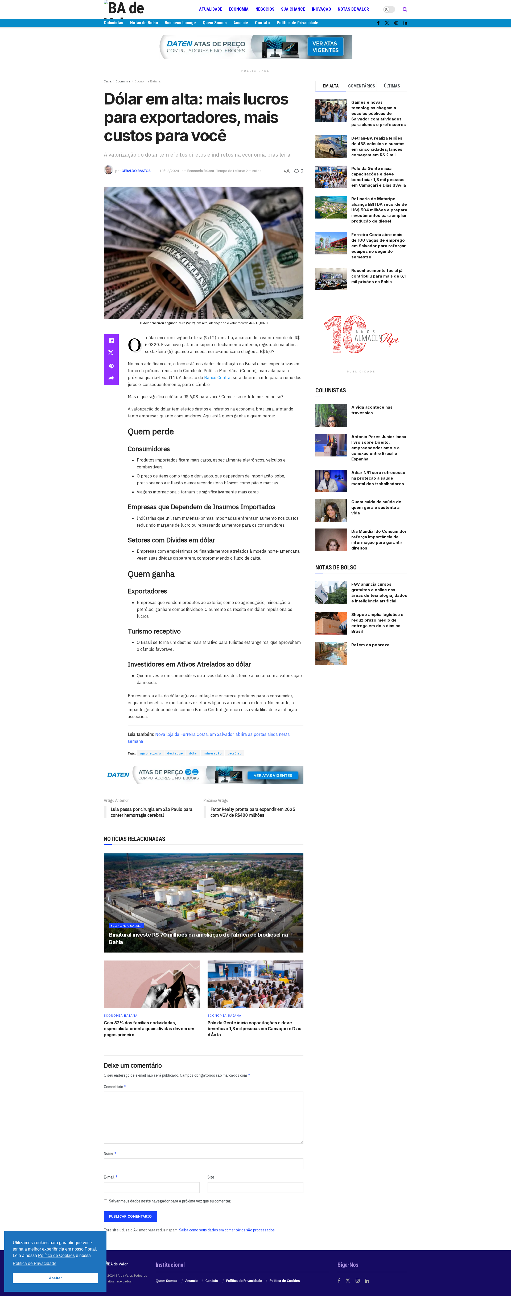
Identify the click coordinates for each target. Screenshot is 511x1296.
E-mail (111, 1177)
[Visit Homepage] (136, 9)
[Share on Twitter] (111, 353)
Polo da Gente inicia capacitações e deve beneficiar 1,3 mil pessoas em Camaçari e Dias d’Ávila (254, 1028)
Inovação (321, 9)
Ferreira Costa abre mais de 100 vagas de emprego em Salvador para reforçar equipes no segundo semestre (378, 245)
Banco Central (218, 377)
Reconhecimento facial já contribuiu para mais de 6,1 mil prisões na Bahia (378, 276)
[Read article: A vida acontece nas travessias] (331, 415)
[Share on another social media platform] (111, 378)
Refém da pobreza (370, 644)
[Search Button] (405, 9)
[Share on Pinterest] (111, 366)
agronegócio (150, 753)
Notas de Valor (353, 9)
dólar (193, 753)
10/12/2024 (169, 171)
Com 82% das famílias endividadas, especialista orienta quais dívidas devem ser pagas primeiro (149, 1028)
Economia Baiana (147, 81)
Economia (239, 9)
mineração (213, 753)
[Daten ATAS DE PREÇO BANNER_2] (203, 774)
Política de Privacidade (297, 22)
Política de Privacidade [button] (34, 1263)
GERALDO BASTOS (136, 171)
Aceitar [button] (55, 1278)
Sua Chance (293, 9)
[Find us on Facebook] (378, 23)
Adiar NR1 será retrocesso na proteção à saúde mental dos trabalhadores (378, 478)
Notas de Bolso (144, 22)
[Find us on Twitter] (387, 23)
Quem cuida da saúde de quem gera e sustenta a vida (376, 507)
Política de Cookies (285, 1280)
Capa (108, 81)
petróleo (235, 753)
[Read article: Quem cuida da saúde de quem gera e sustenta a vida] (331, 510)
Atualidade (210, 9)
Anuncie (240, 22)
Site (211, 1177)
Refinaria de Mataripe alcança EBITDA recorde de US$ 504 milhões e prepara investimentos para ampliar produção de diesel (379, 210)
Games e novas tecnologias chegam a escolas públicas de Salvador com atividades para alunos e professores (378, 113)
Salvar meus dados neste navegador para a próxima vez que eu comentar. (170, 1201)
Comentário (115, 1086)
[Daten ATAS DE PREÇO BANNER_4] (255, 46)
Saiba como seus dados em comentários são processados (227, 1230)
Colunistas (113, 22)
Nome (110, 1153)
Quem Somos (215, 22)
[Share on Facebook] (111, 340)
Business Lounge (180, 22)
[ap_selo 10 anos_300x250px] (361, 334)
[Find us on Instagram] (396, 23)
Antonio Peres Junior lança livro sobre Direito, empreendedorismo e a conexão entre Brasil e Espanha (378, 448)
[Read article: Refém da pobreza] (331, 653)
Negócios (265, 9)
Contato (262, 22)
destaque (175, 753)
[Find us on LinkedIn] (405, 23)
